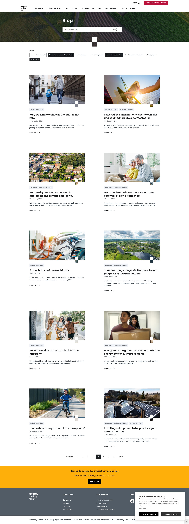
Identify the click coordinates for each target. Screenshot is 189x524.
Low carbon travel (87, 8)
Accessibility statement (105, 509)
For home (66, 506)
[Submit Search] (115, 29)
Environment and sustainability (60, 55)
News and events (112, 8)
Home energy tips (96, 55)
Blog (99, 8)
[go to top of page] (186, 521)
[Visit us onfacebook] (132, 501)
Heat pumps (81, 55)
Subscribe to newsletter (156, 3)
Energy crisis (40, 55)
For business (67, 509)
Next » (121, 457)
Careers (66, 503)
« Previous (69, 457)
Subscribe (94, 481)
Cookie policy (101, 506)
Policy (124, 8)
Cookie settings (171, 514)
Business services (54, 8)
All (31, 55)
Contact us (67, 500)
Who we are (38, 8)
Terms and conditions (104, 500)
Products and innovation (134, 55)
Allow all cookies (149, 514)
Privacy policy (101, 503)
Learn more (142, 509)
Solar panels (151, 55)
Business (34, 59)
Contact (133, 8)
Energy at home (70, 8)
